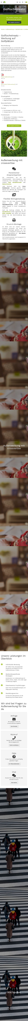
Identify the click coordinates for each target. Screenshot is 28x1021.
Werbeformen (19, 29)
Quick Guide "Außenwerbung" (8, 84)
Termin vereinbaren (14, 745)
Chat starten (14, 782)
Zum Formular (14, 726)
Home (2, 29)
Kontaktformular (17, 182)
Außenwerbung (10, 29)
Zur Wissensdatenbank (14, 763)
